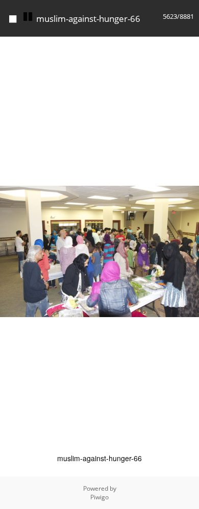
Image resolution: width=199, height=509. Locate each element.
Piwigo (99, 497)
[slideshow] (27, 16)
